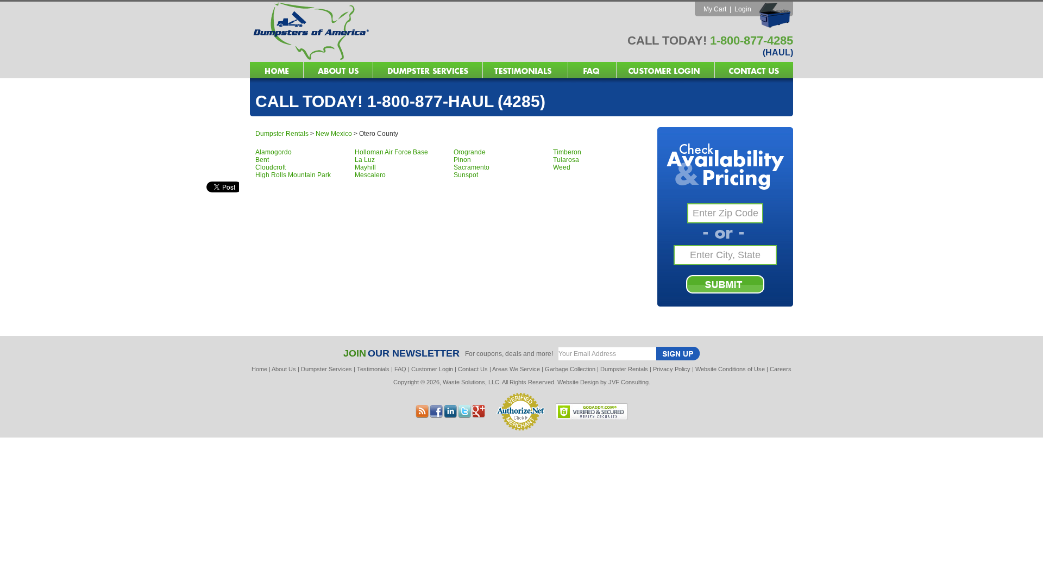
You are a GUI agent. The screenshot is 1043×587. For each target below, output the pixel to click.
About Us (284, 369)
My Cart (714, 9)
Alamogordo (273, 152)
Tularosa (566, 160)
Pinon (462, 160)
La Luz (365, 160)
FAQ (400, 369)
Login (742, 9)
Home (259, 369)
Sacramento (471, 167)
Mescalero (370, 175)
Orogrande (470, 152)
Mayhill (365, 167)
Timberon (567, 152)
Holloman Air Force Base (391, 152)
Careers (780, 369)
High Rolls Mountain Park (293, 175)
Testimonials (373, 369)
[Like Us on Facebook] (450, 415)
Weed (561, 167)
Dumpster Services (326, 369)
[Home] (386, 59)
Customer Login (432, 369)
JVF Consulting (628, 382)
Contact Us (473, 369)
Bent (262, 160)
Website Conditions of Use (730, 369)
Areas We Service (516, 369)
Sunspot (466, 175)
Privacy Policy (671, 369)
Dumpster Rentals (282, 134)
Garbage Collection (570, 369)
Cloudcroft (270, 167)
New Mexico (334, 134)
